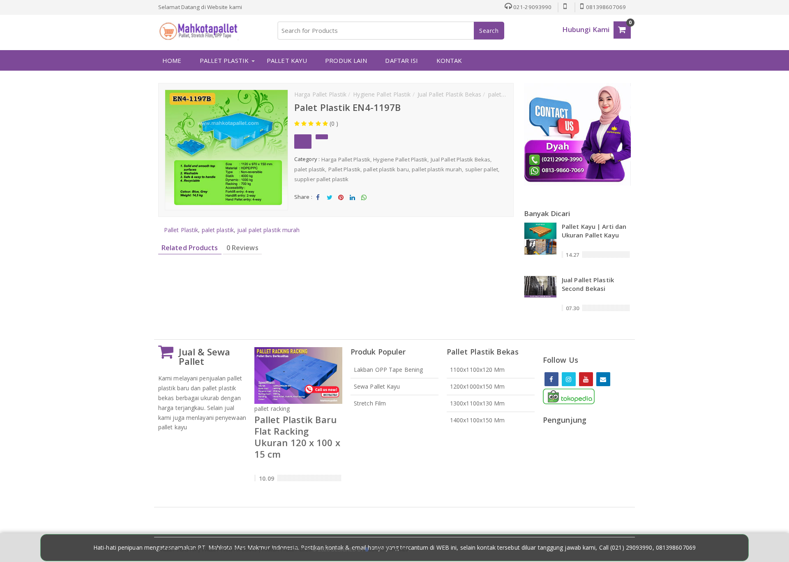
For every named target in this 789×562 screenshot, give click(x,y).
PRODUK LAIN (346, 60)
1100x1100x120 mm (477, 369)
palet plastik (309, 169)
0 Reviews (242, 247)
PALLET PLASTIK (224, 60)
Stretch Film (370, 403)
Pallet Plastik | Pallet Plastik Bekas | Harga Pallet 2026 (234, 549)
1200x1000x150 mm (477, 386)
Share (318, 204)
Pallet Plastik (344, 169)
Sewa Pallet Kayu (377, 386)
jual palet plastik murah (268, 230)
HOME (171, 60)
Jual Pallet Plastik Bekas (461, 159)
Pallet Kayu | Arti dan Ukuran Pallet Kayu (594, 230)
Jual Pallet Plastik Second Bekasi (588, 284)
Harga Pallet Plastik (345, 159)
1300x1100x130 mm (477, 403)
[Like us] (551, 379)
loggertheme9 (386, 549)
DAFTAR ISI (401, 60)
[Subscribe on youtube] (586, 379)
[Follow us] (569, 379)
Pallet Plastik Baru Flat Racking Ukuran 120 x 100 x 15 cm (297, 436)
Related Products (189, 247)
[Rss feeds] (603, 379)
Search (489, 31)
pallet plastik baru (386, 169)
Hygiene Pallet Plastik (400, 159)
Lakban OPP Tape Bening (388, 369)
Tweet (329, 204)
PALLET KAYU (287, 60)
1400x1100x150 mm (477, 420)
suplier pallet (481, 169)
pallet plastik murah (437, 169)
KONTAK (449, 60)
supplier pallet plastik (321, 179)
